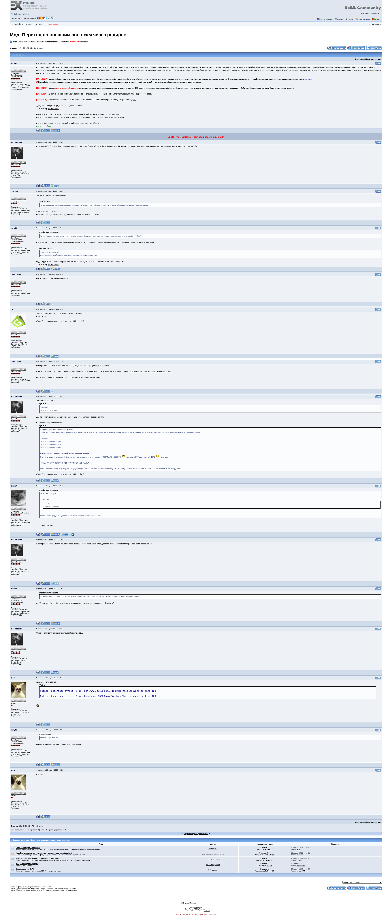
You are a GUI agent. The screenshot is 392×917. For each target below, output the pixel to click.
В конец (40, 48)
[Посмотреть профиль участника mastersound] (38, 187)
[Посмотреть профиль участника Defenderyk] (38, 305)
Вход (30, 24)
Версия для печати (373, 59)
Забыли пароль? (374, 24)
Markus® (207, 911)
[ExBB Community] (29, 9)
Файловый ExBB (36, 41)
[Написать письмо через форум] (45, 131)
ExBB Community (20, 41)
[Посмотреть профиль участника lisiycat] (38, 535)
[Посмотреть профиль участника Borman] (38, 223)
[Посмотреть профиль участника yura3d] (38, 131)
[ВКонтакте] (73, 535)
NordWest (83, 41)
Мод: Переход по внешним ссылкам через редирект (69, 34)
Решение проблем (213, 859)
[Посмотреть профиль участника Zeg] (38, 357)
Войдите (74, 123)
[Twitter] (52, 305)
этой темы (54, 67)
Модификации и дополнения (57, 41)
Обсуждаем (212, 870)
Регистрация (38, 24)
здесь (291, 88)
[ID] (378, 64)
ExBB (200, 907)
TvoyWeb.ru (203, 909)
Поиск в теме (360, 59)
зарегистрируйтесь (90, 123)
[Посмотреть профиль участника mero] (38, 725)
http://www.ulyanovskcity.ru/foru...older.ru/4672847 (150, 371)
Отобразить (53, 109)
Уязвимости (212, 848)
